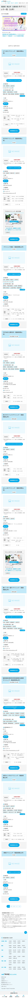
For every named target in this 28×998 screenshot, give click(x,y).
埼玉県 (23, 945)
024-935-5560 (6, 830)
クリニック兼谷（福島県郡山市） (14, 247)
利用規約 (3, 978)
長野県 (10, 952)
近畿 (2, 956)
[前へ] (2, 28)
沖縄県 (24, 969)
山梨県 (24, 947)
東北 (6, 941)
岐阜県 (14, 952)
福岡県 (10, 967)
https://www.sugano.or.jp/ (9, 193)
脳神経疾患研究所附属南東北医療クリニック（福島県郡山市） (13, 679)
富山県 (14, 950)
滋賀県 (10, 956)
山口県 (10, 962)
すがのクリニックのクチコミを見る (15, 167)
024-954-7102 (6, 646)
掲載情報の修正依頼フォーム (18, 926)
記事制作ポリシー (4, 980)
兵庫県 (23, 956)
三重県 (10, 953)
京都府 (14, 956)
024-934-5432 (6, 746)
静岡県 (19, 952)
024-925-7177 (6, 534)
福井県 (23, 950)
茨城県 (10, 945)
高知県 (10, 964)
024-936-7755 (6, 388)
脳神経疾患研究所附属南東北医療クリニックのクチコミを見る (14, 707)
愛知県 (23, 952)
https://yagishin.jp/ (7, 392)
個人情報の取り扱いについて (6, 984)
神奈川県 (19, 947)
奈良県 (10, 958)
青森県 (14, 941)
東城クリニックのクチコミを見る (14, 872)
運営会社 (3, 977)
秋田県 (10, 943)
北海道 (2, 941)
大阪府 (19, 956)
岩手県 (19, 941)
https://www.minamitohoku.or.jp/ (10, 750)
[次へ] (25, 28)
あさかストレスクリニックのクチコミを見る (14, 444)
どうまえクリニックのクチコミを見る (14, 80)
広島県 (23, 961)
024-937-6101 (6, 465)
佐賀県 (14, 967)
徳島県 (14, 962)
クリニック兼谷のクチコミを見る (14, 274)
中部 (2, 950)
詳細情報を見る (14, 131)
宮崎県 (14, 969)
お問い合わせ (3, 986)
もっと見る (23, 13)
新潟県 (10, 950)
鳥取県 (10, 961)
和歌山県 (15, 958)
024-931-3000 (6, 305)
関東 (2, 945)
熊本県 (23, 967)
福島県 (19, 943)
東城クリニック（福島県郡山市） (14, 853)
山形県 (14, 943)
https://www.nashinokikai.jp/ (9, 650)
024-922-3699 (6, 112)
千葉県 (10, 947)
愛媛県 (23, 962)
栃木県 (14, 945)
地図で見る (6, 103)
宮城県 (23, 941)
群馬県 (19, 945)
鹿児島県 (19, 969)
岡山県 (19, 961)
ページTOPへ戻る (25, 932)
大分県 (10, 969)
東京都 (14, 947)
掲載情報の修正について (6, 982)
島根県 (14, 961)
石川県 (19, 950)
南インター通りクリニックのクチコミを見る (14, 616)
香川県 (19, 962)
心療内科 (8, 232)
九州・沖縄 (3, 967)
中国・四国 (3, 961)
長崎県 (19, 967)
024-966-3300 (6, 189)
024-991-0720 (6, 893)
